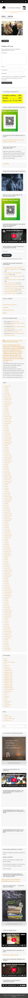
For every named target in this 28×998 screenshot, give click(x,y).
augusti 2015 (7, 597)
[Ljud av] (22, 241)
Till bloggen (5, 307)
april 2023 (6, 450)
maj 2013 (6, 643)
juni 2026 (6, 389)
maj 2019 (6, 525)
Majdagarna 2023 (8, 682)
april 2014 (6, 624)
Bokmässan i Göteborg (9, 662)
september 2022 (8, 461)
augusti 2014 (7, 617)
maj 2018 (6, 542)
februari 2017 (7, 566)
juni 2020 (6, 505)
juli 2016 (6, 578)
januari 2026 (7, 396)
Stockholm (6, 703)
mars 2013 (6, 646)
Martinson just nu (8, 691)
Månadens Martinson (9, 689)
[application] (14, 236)
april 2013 (6, 644)
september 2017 (8, 554)
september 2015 (8, 595)
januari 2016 (7, 588)
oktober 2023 (7, 440)
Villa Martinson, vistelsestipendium (11, 954)
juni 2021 (6, 486)
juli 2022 (6, 464)
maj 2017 (6, 561)
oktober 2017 (7, 553)
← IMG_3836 (5, 40)
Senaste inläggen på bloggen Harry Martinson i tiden (13, 341)
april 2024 (6, 430)
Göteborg (6, 667)
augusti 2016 (7, 576)
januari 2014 (7, 629)
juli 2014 (6, 619)
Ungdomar (6, 706)
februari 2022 (7, 472)
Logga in (6, 715)
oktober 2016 (7, 573)
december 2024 (8, 416)
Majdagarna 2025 (8, 686)
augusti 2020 (7, 501)
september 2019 (8, 518)
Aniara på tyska (15, 321)
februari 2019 (7, 530)
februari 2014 (7, 627)
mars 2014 (6, 626)
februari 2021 (7, 493)
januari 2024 (7, 435)
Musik (5, 694)
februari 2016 (7, 587)
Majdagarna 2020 (8, 679)
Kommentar (4, 52)
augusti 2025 (7, 404)
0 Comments (16, 18)
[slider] (24, 985)
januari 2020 (7, 512)
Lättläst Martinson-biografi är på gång (12, 279)
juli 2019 (6, 522)
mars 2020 (6, 508)
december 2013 (8, 631)
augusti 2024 (7, 423)
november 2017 (8, 551)
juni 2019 (6, 524)
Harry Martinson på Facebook (10, 304)
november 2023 (8, 438)
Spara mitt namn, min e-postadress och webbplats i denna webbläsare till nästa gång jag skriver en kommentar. (13, 78)
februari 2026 (7, 394)
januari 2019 (7, 532)
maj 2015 (6, 602)
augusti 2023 (7, 443)
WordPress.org (7, 720)
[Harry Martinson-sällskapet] (14, 7)
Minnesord (6, 692)
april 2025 (6, 411)
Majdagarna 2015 (8, 674)
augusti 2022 (7, 462)
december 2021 (8, 476)
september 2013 (8, 636)
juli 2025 (6, 406)
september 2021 (8, 481)
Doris (5, 663)
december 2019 (8, 513)
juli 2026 (6, 387)
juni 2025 (6, 408)
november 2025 (8, 399)
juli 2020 (6, 503)
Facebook (6, 163)
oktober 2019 (7, 517)
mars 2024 (6, 432)
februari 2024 (7, 433)
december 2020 (8, 496)
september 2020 (8, 500)
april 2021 (6, 489)
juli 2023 (6, 445)
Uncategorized (7, 704)
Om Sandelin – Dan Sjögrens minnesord (13, 276)
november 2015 (8, 592)
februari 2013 (7, 648)
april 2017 (6, 563)
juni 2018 (6, 541)
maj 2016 (6, 581)
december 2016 (8, 570)
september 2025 (8, 403)
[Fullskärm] (24, 241)
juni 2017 (6, 559)
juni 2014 (6, 621)
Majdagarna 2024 (8, 684)
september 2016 (8, 575)
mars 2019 (6, 529)
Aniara (5, 658)
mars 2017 (6, 564)
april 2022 (6, 469)
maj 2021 (6, 488)
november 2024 (8, 418)
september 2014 (8, 616)
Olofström (6, 697)
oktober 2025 (7, 401)
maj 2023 (6, 449)
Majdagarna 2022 (8, 680)
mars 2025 (6, 413)
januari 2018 (7, 549)
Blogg (5, 660)
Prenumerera (6, 255)
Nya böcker (7, 696)
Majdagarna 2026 (8, 687)
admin (4, 18)
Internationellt (7, 668)
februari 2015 (7, 607)
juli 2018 (6, 539)
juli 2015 (6, 598)
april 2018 (6, 544)
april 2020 (6, 507)
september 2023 (8, 442)
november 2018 (8, 534)
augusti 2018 (7, 537)
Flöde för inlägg (7, 716)
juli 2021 (6, 484)
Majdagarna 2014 (8, 672)
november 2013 (8, 633)
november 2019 (8, 515)
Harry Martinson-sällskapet (15, 995)
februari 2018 (7, 547)
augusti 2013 (7, 638)
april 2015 (6, 604)
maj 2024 (6, 428)
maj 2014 (6, 622)
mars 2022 (6, 471)
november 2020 (8, 498)
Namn (3, 66)
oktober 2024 (7, 420)
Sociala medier (7, 701)
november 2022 (8, 457)
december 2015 (8, 590)
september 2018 (8, 535)
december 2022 (8, 455)
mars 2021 (6, 491)
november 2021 (8, 478)
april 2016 (6, 583)
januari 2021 (7, 495)
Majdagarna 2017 (8, 677)
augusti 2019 (7, 520)
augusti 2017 (7, 556)
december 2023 (8, 437)
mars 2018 (6, 546)
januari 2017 (7, 568)
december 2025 (8, 397)
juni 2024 (6, 426)
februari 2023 (7, 454)
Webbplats (3, 73)
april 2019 (6, 527)
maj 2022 (6, 467)
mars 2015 (6, 605)
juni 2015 (6, 600)
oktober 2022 (7, 459)
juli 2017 (6, 558)
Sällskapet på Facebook (8, 310)
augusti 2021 (7, 483)
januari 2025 (7, 415)
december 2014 (8, 610)
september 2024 (8, 421)
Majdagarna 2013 (8, 670)
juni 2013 (6, 641)
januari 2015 (7, 609)
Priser (5, 699)
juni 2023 (6, 447)
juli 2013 (6, 639)
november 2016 (8, 571)
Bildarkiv (5, 312)
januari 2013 (7, 650)
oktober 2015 (7, 593)
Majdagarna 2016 (8, 675)
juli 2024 (6, 425)
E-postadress (4, 70)
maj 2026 (6, 391)
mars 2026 (6, 392)
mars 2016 (6, 585)
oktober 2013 (7, 634)
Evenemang (7, 665)
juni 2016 (6, 580)
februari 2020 (7, 510)
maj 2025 (6, 409)
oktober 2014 (7, 614)
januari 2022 (7, 474)
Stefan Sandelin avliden (9, 283)
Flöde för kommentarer (9, 718)
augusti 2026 (7, 386)
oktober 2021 (7, 479)
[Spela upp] (3, 241)
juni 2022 (6, 466)
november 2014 (8, 612)
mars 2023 (6, 452)
